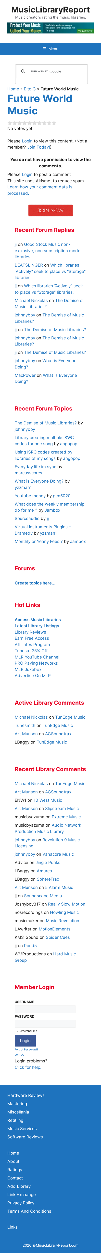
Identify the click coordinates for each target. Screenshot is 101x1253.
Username (24, 1002)
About (13, 1161)
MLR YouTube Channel (37, 657)
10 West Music (48, 800)
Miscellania (18, 1112)
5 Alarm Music (59, 887)
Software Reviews (25, 1136)
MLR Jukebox (28, 669)
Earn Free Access (32, 638)
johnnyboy (25, 839)
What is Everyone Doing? (39, 481)
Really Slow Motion (66, 904)
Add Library (19, 1186)
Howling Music (64, 912)
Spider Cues (58, 937)
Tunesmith (25, 725)
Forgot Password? (26, 1049)
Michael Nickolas (31, 717)
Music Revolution (62, 920)
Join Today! (38, 147)
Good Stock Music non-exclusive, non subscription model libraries (48, 250)
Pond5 (30, 945)
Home (13, 88)
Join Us (19, 1054)
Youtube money (30, 495)
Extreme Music (66, 816)
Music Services (22, 1128)
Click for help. (28, 1067)
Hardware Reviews (26, 1095)
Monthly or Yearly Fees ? (39, 541)
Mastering (17, 1103)
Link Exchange (21, 1194)
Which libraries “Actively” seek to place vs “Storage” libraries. (50, 271)
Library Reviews (30, 632)
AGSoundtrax (58, 733)
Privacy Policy (20, 1202)
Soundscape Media (43, 895)
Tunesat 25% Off (31, 650)
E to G (30, 88)
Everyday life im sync (35, 466)
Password (24, 1016)
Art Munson (26, 733)
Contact (15, 1178)
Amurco (44, 870)
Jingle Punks (48, 862)
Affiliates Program (32, 644)
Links (12, 1227)
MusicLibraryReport (50, 9)
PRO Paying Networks (36, 663)
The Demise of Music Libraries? (55, 329)
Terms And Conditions (29, 1211)
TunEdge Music (70, 717)
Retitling (15, 1120)
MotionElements (54, 929)
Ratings (14, 1169)
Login (27, 141)
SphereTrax (48, 879)
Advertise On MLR (33, 675)
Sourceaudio (27, 518)
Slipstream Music (62, 808)
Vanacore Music (58, 854)
